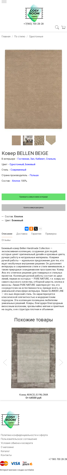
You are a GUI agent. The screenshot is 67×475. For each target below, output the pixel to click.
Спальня (50, 158)
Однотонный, (17, 164)
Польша (34, 175)
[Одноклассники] (31, 229)
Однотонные (36, 36)
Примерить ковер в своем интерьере (33, 197)
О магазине (7, 447)
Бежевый (30, 164)
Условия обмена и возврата (17, 443)
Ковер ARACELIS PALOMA (33, 394)
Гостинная (23, 158)
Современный (18, 169)
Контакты (6, 455)
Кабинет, (40, 158)
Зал (32, 158)
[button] (5, 362)
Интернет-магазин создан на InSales (17, 470)
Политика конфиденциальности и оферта (24, 435)
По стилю (19, 36)
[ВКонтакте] (27, 229)
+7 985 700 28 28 (58, 459)
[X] (36, 229)
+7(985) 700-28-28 (34, 23)
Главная (6, 36)
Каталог (5, 451)
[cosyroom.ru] (33, 12)
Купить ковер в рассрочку (34, 208)
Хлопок (16, 180)
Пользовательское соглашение (19, 439)
